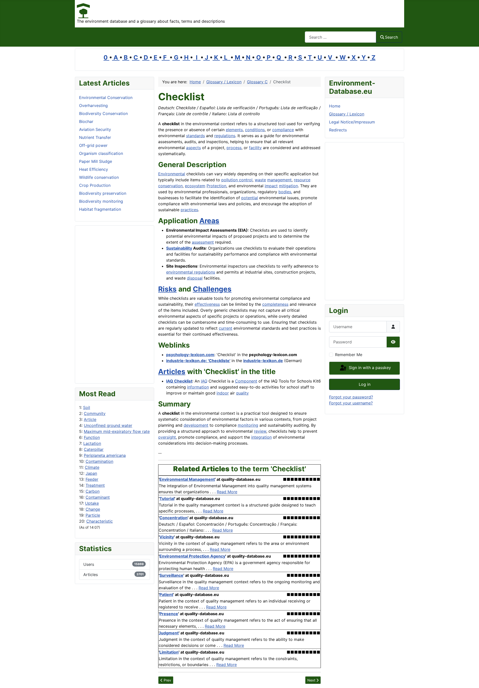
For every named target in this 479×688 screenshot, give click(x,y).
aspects (193, 147)
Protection (216, 185)
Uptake (92, 503)
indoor (223, 393)
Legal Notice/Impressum (352, 121)
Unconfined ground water (108, 425)
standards (195, 135)
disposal (195, 278)
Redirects (338, 129)
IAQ (204, 381)
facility (255, 147)
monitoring (248, 425)
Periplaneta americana (105, 455)
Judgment (169, 632)
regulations (224, 135)
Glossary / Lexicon (346, 113)
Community (95, 413)
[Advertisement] (114, 304)
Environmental (171, 173)
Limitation (169, 652)
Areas (209, 220)
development (196, 425)
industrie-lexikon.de (263, 360)
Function (92, 437)
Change (93, 509)
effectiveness (207, 304)
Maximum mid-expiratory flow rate (117, 431)
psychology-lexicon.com (190, 354)
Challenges (212, 289)
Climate (92, 467)
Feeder (92, 479)
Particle (93, 515)
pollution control (236, 179)
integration (261, 437)
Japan (91, 473)
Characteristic (99, 521)
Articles (171, 371)
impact (271, 185)
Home (334, 105)
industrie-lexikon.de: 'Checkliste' (198, 360)
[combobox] (340, 37)
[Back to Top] (470, 679)
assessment (203, 242)
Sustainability (179, 248)
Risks (167, 289)
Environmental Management (187, 479)
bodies (284, 191)
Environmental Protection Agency (192, 556)
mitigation (288, 185)
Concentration (173, 517)
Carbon (93, 491)
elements (234, 129)
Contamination (99, 461)
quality (242, 393)
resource (302, 179)
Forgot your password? (351, 396)
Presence (168, 613)
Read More (227, 491)
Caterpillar (94, 449)
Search (391, 37)
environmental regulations (190, 272)
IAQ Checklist (179, 381)
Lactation (92, 443)
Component (246, 381)
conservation (170, 185)
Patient (166, 594)
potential (249, 197)
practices (189, 209)
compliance (283, 129)
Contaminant (98, 497)
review (260, 431)
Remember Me (348, 354)
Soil (86, 407)
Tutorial (166, 498)
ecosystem (195, 185)
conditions (255, 129)
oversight (167, 437)
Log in (364, 384)
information (198, 387)
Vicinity (166, 536)
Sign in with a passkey (369, 367)
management (279, 179)
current (225, 328)
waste (260, 179)
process (234, 147)
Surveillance (171, 575)
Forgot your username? (351, 402)
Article (90, 419)
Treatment (95, 485)
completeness (275, 304)
